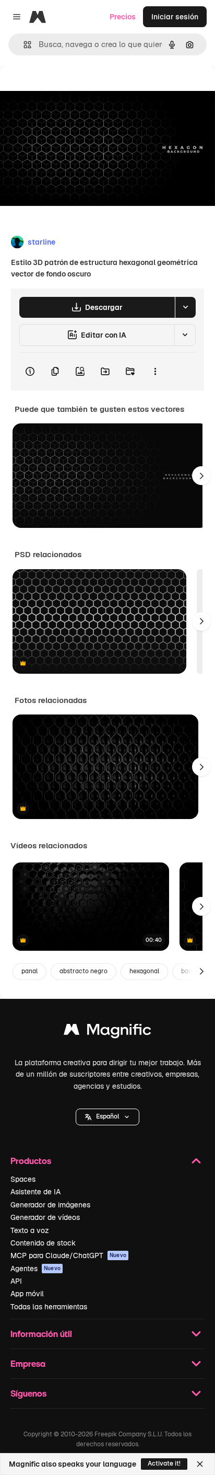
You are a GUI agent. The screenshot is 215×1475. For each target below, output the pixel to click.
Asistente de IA (35, 1191)
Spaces (22, 1179)
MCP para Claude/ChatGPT (68, 1255)
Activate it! (164, 1463)
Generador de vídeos (45, 1217)
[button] (107, 1117)
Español (107, 1116)
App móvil (27, 1293)
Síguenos (28, 1393)
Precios (123, 16)
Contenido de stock (43, 1243)
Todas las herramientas (48, 1306)
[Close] (200, 1464)
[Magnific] (107, 1032)
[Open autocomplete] (23, 45)
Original (66, 90)
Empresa (27, 1363)
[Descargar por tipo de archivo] (185, 307)
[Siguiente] (201, 475)
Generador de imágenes (50, 1204)
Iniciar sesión (174, 16)
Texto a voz (29, 1230)
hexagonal (144, 971)
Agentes (35, 1268)
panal (29, 971)
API (16, 1281)
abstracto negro (83, 971)
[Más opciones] (155, 371)
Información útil (41, 1333)
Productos (30, 1160)
